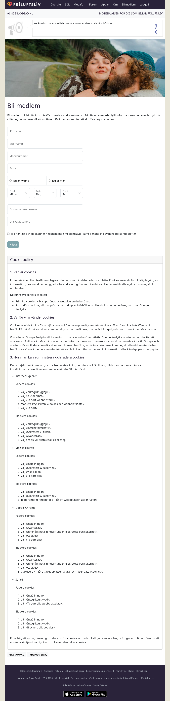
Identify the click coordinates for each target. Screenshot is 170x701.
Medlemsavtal (62, 678)
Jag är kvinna (21, 180)
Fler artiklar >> (143, 670)
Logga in (145, 4)
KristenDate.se (84, 685)
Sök (67, 4)
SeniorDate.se (100, 685)
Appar (105, 4)
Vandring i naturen (53, 670)
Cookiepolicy (95, 678)
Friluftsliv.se (69, 685)
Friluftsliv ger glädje (124, 670)
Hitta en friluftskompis (31, 670)
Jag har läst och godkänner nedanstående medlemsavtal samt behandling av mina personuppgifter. (73, 234)
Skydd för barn (132, 678)
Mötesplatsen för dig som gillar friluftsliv (131, 13)
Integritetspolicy (79, 678)
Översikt (55, 4)
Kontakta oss (147, 678)
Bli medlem (129, 4)
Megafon (79, 4)
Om (115, 4)
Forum (93, 4)
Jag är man (59, 180)
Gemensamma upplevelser (99, 670)
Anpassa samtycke (113, 678)
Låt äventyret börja (74, 670)
